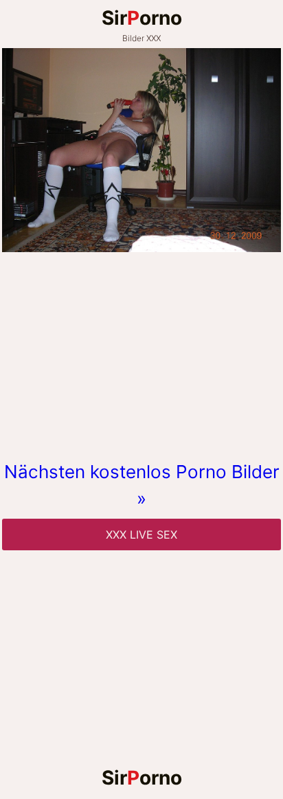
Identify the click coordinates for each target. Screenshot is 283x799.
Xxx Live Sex (141, 534)
